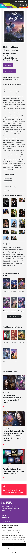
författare (7, 492)
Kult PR (14, 84)
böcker (18, 490)
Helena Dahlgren (9, 58)
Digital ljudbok (8, 178)
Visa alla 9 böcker (14, 317)
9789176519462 (6, 265)
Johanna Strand (21, 84)
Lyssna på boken (9, 71)
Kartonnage (7, 182)
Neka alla (14, 553)
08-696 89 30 (5, 517)
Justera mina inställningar (14, 548)
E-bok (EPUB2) (8, 180)
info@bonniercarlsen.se (8, 523)
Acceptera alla (14, 544)
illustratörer (18, 492)
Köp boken (8, 65)
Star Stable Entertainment (13, 60)
